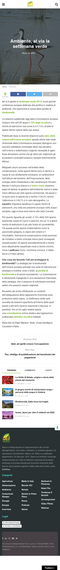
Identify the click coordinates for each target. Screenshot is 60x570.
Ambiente (12, 86)
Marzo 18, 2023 (28, 53)
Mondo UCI (27, 485)
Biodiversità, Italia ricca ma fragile (31, 401)
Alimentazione (9, 485)
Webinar (45, 507)
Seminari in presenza (46, 482)
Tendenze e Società (46, 494)
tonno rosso (38, 185)
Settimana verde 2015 (30, 101)
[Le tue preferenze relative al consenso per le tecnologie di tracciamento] (57, 427)
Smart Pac (46, 488)
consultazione (13, 313)
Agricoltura (7, 481)
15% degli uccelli (39, 122)
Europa (5, 505)
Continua (6, 469)
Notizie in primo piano (29, 495)
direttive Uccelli (22, 316)
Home (4, 86)
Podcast (25, 505)
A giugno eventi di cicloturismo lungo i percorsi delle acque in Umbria (34, 391)
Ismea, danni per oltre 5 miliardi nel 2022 (34, 412)
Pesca (24, 500)
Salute (25, 509)
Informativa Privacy (12, 523)
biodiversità (8, 112)
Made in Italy (28, 481)
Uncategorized (48, 499)
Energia (5, 500)
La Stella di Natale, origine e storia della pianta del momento (34, 379)
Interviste (6, 509)
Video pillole (47, 503)
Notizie (25, 489)
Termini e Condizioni (13, 526)
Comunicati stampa (7, 495)
